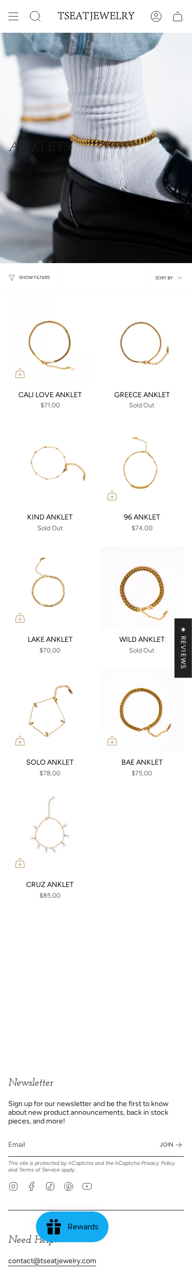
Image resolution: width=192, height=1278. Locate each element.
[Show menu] (13, 16)
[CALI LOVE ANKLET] (50, 343)
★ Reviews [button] (183, 647)
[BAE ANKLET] (142, 710)
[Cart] (177, 16)
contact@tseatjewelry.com (52, 1261)
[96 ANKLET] (142, 465)
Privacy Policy (158, 1163)
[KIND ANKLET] (50, 465)
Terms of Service (39, 1169)
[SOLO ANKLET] (50, 710)
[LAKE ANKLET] (50, 588)
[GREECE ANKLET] (142, 343)
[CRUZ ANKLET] (50, 833)
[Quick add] (20, 373)
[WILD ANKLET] (142, 588)
